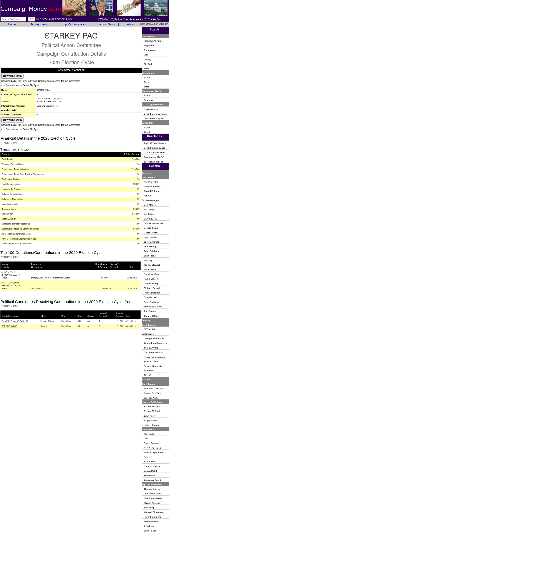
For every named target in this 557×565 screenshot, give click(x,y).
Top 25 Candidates (74, 24)
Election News (106, 24)
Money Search (40, 24)
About (130, 24)
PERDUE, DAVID (9, 326)
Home (12, 24)
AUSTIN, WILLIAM (10, 283)
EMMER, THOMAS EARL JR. (15, 321)
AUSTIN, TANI (8, 272)
